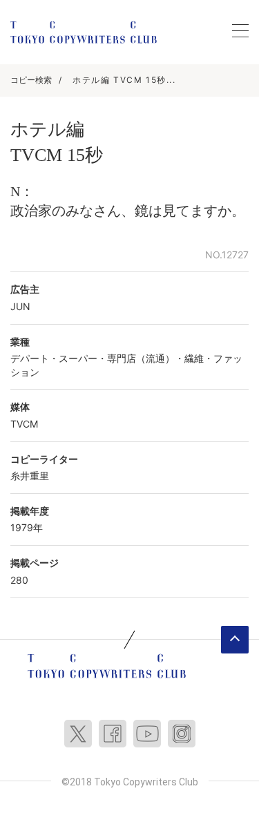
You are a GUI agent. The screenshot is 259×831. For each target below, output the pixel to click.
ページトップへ (235, 639)
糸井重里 (29, 475)
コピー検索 (31, 80)
